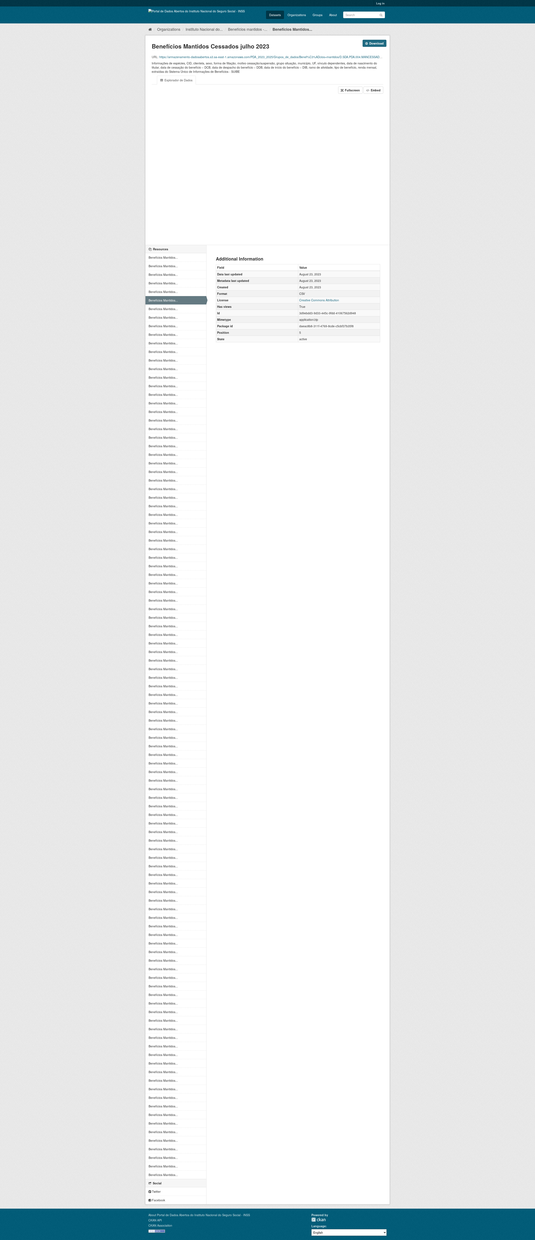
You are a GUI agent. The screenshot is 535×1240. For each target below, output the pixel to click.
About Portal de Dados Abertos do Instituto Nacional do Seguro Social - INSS (199, 1215)
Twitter (156, 1191)
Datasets (275, 15)
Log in (380, 3)
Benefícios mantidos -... (247, 29)
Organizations (297, 15)
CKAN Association (160, 1225)
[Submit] (381, 14)
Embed (375, 90)
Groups (317, 15)
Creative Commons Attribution (319, 300)
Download (376, 43)
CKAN (318, 1219)
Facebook (158, 1200)
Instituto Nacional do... (204, 29)
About (333, 15)
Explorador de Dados (178, 80)
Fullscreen (352, 90)
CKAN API (155, 1220)
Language (318, 1226)
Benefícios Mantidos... (292, 29)
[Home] (150, 29)
